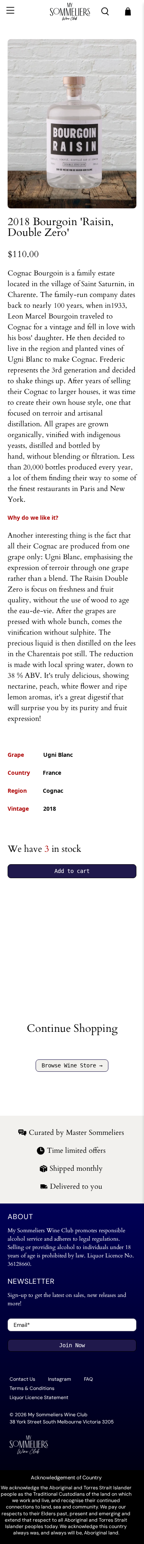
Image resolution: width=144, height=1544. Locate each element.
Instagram (59, 1379)
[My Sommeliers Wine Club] (70, 11)
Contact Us (22, 1379)
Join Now (72, 1345)
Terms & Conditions (32, 1388)
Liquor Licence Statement (39, 1397)
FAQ (88, 1379)
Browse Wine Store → (72, 1065)
